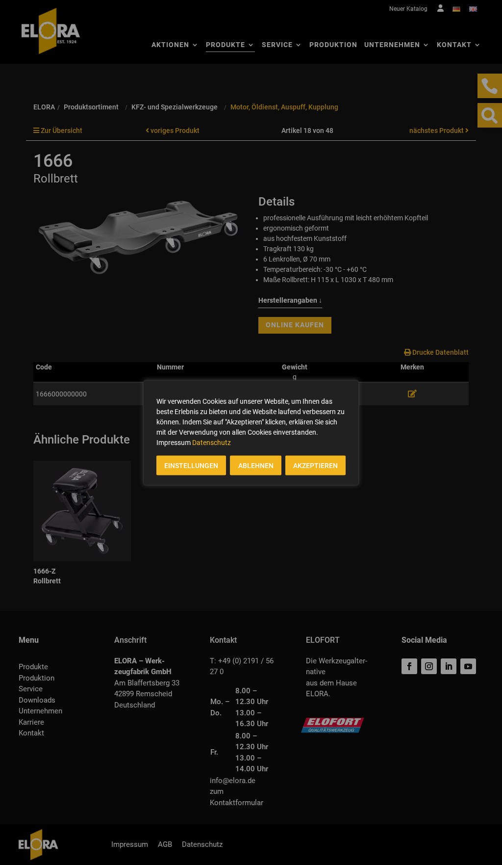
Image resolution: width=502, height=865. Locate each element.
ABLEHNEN (256, 465)
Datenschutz (211, 442)
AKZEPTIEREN (315, 465)
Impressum (173, 442)
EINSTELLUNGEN (191, 465)
